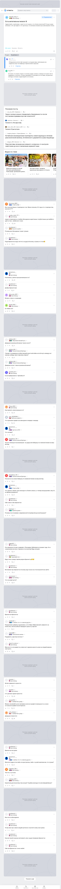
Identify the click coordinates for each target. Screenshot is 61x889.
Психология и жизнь (17, 634)
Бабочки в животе (16, 418)
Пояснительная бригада (19, 351)
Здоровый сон (15, 557)
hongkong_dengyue (11, 133)
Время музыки (16, 510)
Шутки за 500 (19, 127)
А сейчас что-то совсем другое (21, 622)
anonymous (9, 120)
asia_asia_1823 (10, 112)
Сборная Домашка (21, 133)
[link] (16, 165)
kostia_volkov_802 (11, 127)
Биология (15, 120)
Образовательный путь (18, 340)
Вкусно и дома (16, 229)
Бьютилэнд (16, 18)
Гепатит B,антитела (12, 129)
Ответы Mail (15, 205)
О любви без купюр (16, 701)
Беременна (17, 112)
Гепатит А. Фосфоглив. (13, 123)
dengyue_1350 (10, 141)
